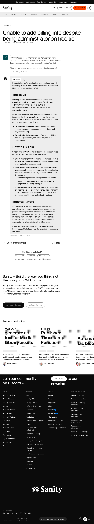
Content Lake (8, 428)
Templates (33, 14)
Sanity (7, 276)
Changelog (52, 417)
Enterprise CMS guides (35, 441)
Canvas (5, 406)
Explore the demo (35, 305)
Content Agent (9, 410)
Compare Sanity (32, 458)
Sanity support (18, 229)
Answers (6, 26)
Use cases (7, 446)
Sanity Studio (9, 395)
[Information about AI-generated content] (24, 79)
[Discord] (29, 513)
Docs (27, 395)
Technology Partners (57, 428)
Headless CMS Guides (34, 445)
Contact (51, 395)
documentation (35, 206)
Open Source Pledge (79, 432)
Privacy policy (77, 395)
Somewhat (31, 256)
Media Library (9, 399)
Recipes (54, 14)
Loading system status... (54, 519)
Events (51, 410)
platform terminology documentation (37, 114)
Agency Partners (55, 424)
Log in (52, 8)
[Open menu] (89, 8)
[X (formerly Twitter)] (21, 513)
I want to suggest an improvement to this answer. (31, 259)
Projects (44, 14)
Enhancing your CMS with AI (34, 449)
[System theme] (85, 519)
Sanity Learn (31, 403)
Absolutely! (43, 256)
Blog (50, 399)
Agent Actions (9, 439)
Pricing (29, 465)
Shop (50, 406)
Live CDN (6, 431)
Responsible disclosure (76, 427)
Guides (13, 14)
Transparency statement (76, 415)
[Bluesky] (16, 513)
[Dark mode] (89, 519)
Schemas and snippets (35, 421)
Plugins (23, 14)
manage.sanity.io (51, 159)
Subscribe (59, 379)
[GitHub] (4, 513)
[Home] (7, 8)
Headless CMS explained (31, 429)
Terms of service (78, 399)
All (6, 14)
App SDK (6, 424)
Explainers (30, 437)
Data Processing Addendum (78, 404)
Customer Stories (55, 421)
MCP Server (7, 413)
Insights (6, 421)
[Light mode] (81, 519)
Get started (80, 8)
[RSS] (25, 513)
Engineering (53, 403)
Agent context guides (35, 454)
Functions (7, 435)
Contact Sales (65, 8)
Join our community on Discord (19, 380)
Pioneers (29, 410)
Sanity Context (9, 403)
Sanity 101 (30, 399)
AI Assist (7, 442)
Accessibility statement (77, 409)
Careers (51, 413)
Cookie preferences (79, 435)
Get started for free (14, 305)
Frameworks (30, 413)
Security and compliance (76, 421)
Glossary (29, 461)
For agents (30, 468)
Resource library (33, 434)
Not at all (19, 256)
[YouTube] (8, 513)
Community (65, 14)
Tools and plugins (33, 406)
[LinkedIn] (12, 513)
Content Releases (10, 417)
